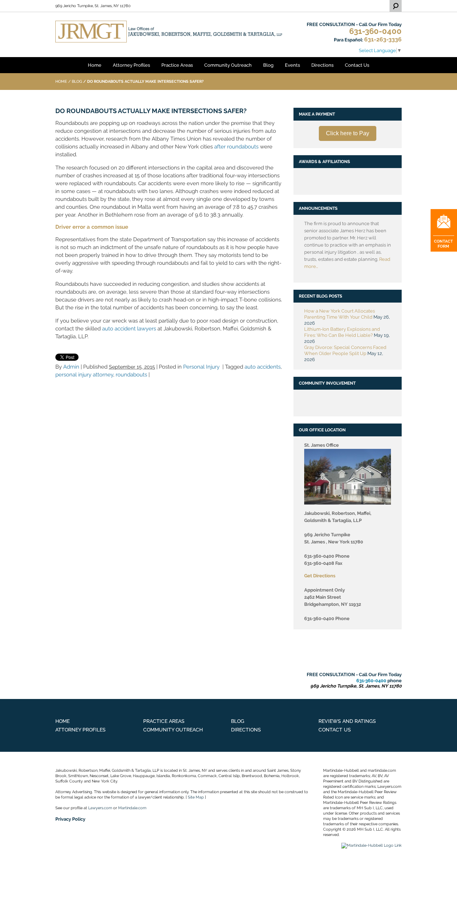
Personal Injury (201, 367)
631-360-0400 (375, 31)
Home (94, 65)
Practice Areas (177, 65)
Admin (71, 367)
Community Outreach (228, 65)
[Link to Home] (168, 31)
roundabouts (131, 374)
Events (292, 65)
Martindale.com (132, 808)
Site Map (196, 797)
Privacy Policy (70, 819)
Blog (268, 65)
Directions (322, 65)
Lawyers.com (100, 808)
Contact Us (357, 65)
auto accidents (263, 367)
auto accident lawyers (129, 328)
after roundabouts (236, 146)
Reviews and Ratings (347, 721)
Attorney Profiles (131, 65)
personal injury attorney (84, 374)
